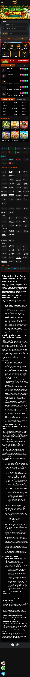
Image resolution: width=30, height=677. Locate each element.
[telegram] (15, 268)
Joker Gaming (8, 405)
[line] (9, 268)
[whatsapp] (26, 268)
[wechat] (20, 268)
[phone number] (3, 268)
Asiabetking (5, 360)
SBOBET (4, 431)
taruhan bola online (10, 286)
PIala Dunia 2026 (11, 447)
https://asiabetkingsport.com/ (9, 639)
